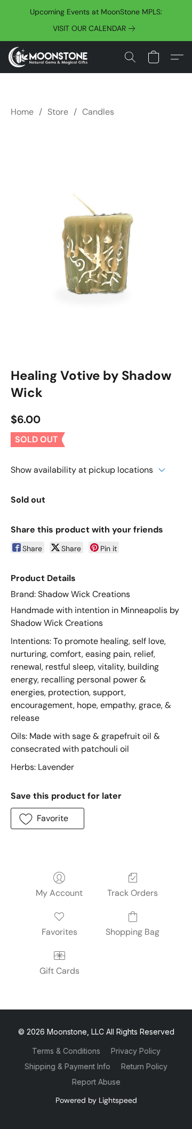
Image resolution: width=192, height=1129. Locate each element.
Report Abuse (96, 1081)
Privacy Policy (136, 1050)
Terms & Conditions (66, 1050)
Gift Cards (59, 970)
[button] (50, 57)
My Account (59, 893)
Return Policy (144, 1066)
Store (57, 111)
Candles (98, 111)
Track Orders (132, 893)
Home (22, 111)
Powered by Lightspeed (96, 1100)
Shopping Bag (132, 931)
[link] (96, 28)
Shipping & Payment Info (67, 1066)
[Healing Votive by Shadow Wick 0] (96, 240)
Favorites (59, 931)
